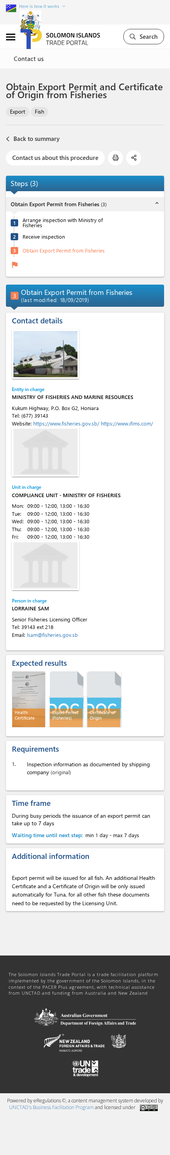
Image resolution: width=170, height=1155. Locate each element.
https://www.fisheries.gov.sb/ (67, 423)
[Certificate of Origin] (104, 699)
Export (17, 111)
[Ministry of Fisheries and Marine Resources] (45, 354)
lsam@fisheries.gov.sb (52, 634)
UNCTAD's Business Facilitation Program (51, 1107)
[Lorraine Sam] (45, 565)
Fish (39, 111)
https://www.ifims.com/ (127, 423)
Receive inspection (44, 236)
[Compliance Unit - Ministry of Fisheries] (45, 452)
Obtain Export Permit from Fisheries (64, 250)
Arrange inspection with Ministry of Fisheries (63, 222)
